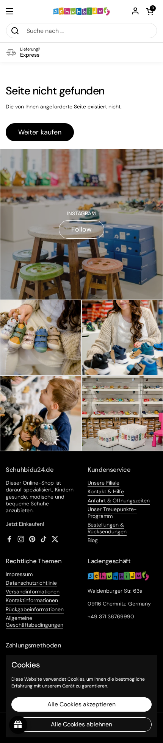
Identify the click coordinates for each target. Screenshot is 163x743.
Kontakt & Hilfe (106, 491)
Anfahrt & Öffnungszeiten (119, 500)
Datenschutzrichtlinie (31, 582)
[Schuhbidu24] (81, 11)
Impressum (19, 574)
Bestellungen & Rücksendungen (107, 528)
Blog (93, 540)
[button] (149, 11)
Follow (81, 229)
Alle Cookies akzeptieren (81, 704)
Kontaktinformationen (32, 600)
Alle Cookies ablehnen (81, 724)
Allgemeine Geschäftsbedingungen (34, 621)
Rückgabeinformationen (35, 609)
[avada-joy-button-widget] (18, 725)
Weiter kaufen (39, 132)
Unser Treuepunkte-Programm (112, 512)
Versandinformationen (33, 591)
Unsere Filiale (103, 482)
